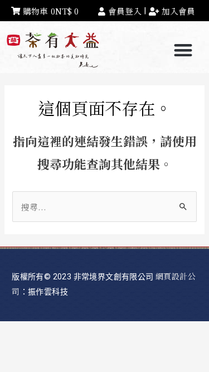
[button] (183, 50)
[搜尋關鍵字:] (104, 206)
